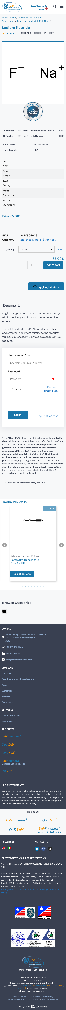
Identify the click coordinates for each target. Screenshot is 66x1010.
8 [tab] (43, 586)
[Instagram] (50, 849)
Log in (17, 414)
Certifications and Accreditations (18, 679)
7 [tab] (40, 586)
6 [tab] (37, 586)
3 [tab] (28, 586)
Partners (6, 696)
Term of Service (19, 997)
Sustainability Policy (50, 999)
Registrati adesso (47, 416)
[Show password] (53, 379)
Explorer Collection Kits (13, 763)
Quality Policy (33, 999)
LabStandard (25, 17)
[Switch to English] (3, 848)
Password (14, 371)
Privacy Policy (34, 997)
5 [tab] (34, 586)
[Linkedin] (37, 849)
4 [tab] (31, 586)
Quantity (10, 249)
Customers (7, 690)
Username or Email (19, 355)
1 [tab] (22, 586)
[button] (4, 545)
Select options (15, 574)
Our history (7, 702)
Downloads (7, 721)
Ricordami (17, 389)
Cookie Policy (47, 997)
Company (6, 673)
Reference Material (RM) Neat (33, 21)
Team (4, 685)
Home (5, 17)
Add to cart (53, 265)
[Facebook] (43, 849)
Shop (13, 17)
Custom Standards (11, 715)
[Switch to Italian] (9, 848)
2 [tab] (25, 586)
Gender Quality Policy (17, 999)
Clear (60, 249)
